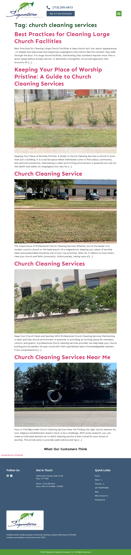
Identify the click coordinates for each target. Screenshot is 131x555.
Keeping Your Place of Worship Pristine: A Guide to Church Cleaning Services (58, 76)
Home (97, 476)
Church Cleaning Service (48, 173)
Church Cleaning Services (49, 263)
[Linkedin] (8, 476)
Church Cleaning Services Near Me (62, 357)
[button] (119, 13)
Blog (97, 492)
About (97, 480)
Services (98, 484)
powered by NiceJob (12, 455)
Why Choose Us (101, 496)
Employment (100, 500)
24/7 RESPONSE (102, 488)
